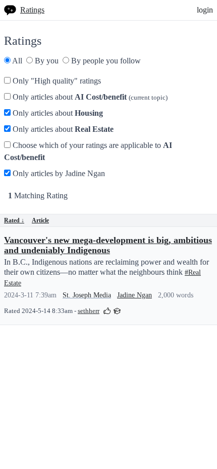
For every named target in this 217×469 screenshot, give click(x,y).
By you (46, 60)
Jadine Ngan (134, 295)
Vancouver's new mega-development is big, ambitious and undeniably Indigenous (108, 245)
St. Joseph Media (87, 295)
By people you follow (105, 60)
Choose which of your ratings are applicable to (88, 151)
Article (40, 220)
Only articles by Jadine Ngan (58, 173)
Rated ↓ (14, 220)
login (205, 10)
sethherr (88, 311)
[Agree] (107, 310)
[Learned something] (117, 310)
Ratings (32, 10)
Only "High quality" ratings (56, 80)
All (16, 60)
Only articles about (89, 97)
